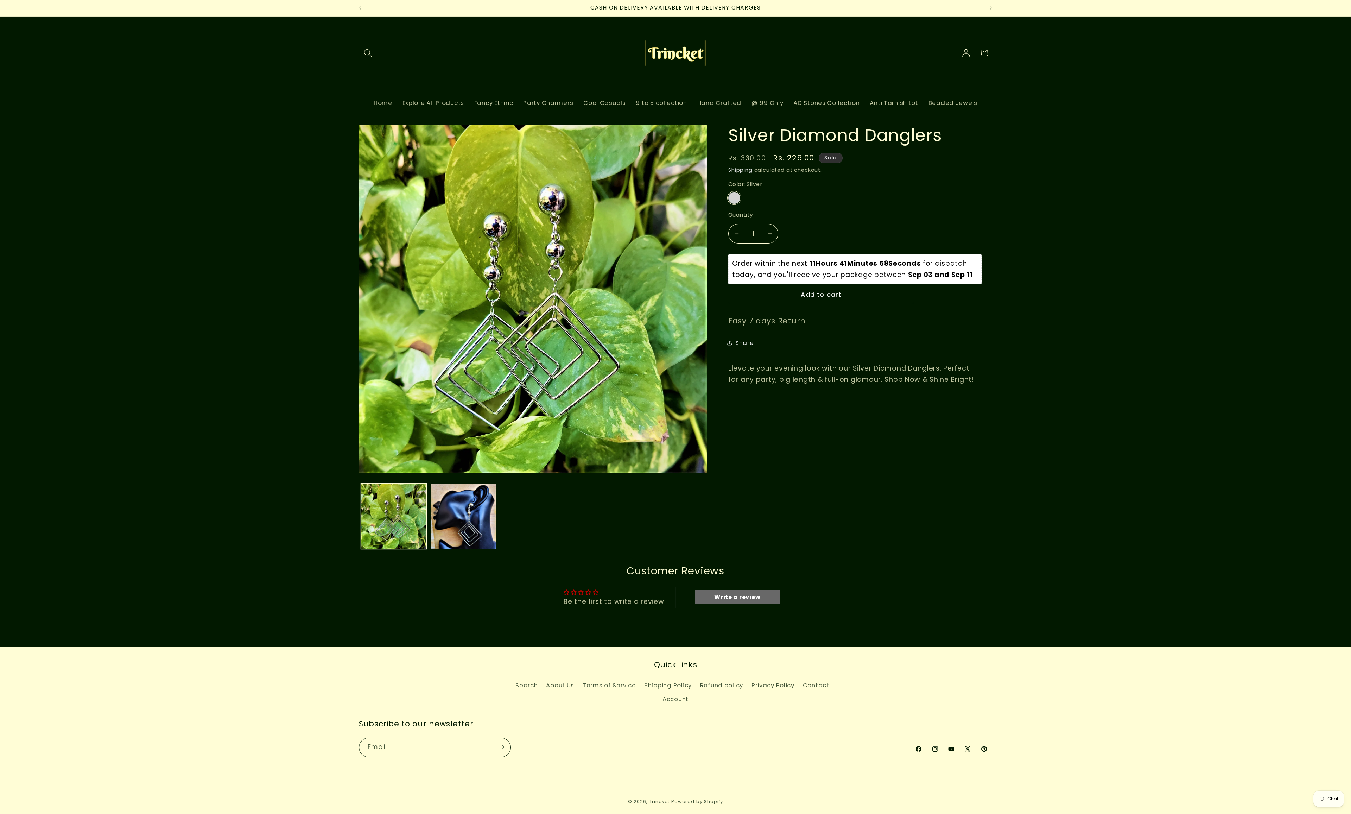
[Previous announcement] (360, 8)
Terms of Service (609, 685)
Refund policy (721, 685)
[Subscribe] (501, 747)
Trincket (659, 801)
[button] (368, 53)
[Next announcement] (990, 8)
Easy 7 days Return (767, 320)
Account (675, 699)
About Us (560, 685)
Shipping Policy (668, 685)
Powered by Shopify (697, 801)
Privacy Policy (772, 685)
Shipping (740, 169)
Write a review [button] (737, 597)
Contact (816, 685)
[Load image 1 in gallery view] (393, 516)
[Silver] (734, 198)
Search (526, 685)
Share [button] (744, 343)
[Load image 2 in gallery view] (463, 516)
